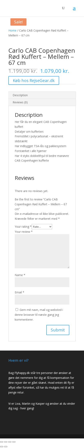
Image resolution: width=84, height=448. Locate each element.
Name (20, 275)
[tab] (42, 95)
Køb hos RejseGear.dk (34, 80)
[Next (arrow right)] (5, 446)
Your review (24, 232)
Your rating (23, 226)
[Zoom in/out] (13, 442)
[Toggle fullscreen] (9, 442)
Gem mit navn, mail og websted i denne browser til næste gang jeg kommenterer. (39, 314)
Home (12, 30)
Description (20, 95)
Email (19, 292)
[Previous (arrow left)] (1, 446)
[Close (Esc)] (1, 442)
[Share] (5, 442)
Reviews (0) (20, 102)
